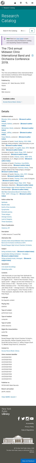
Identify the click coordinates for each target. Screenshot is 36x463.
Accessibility (30, 423)
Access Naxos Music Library (10, 351)
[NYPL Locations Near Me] (21, 3)
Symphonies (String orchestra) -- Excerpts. (15, 254)
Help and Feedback (28, 461)
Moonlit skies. (6, 204)
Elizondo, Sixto (6, 119)
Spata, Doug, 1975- (20, 152)
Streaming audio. (7, 269)
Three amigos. (6, 214)
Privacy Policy (29, 426)
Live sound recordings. (9, 267)
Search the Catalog (10, 31)
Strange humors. (7, 217)
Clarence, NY (6, 228)
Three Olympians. (7, 221)
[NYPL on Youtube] (32, 419)
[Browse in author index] (14, 145)
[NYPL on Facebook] (19, 419)
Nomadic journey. (7, 212)
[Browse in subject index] (25, 251)
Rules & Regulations (28, 430)
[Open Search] (26, 3)
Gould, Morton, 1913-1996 (22, 141)
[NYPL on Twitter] (23, 419)
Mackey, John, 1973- (21, 174)
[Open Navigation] (32, 3)
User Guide (19, 38)
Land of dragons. (7, 219)
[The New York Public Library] (3, 3)
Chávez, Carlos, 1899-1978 (23, 157)
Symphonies (5, 209)
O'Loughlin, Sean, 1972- (21, 148)
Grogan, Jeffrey (6, 132)
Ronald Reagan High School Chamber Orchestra (17, 187)
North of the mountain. (9, 207)
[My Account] (15, 3)
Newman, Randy (23, 167)
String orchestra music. (9, 251)
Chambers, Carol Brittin (21, 163)
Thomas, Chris (18, 178)
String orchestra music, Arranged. (12, 258)
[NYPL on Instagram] (27, 419)
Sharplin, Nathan (7, 123)
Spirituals (4, 202)
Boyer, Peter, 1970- (20, 183)
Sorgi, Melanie (6, 137)
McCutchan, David (7, 128)
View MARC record (8, 397)
